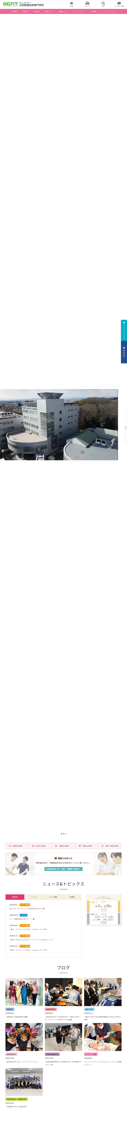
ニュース (34, 897)
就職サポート (63, 11)
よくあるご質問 (119, 6)
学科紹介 (26, 11)
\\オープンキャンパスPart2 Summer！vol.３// (28, 929)
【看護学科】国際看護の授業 (15, 1013)
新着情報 (15, 897)
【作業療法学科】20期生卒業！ (16, 1103)
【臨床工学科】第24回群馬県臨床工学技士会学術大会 (102, 1014)
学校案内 (15, 11)
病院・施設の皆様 (112, 846)
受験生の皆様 (17, 846)
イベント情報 (53, 897)
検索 (103, 6)
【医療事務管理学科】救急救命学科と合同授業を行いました (63, 1059)
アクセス (87, 6)
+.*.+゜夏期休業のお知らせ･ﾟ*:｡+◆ (22, 919)
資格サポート (49, 11)
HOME (72, 6)
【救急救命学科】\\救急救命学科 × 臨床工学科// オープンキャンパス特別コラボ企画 (63, 1014)
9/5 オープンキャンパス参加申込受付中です (27, 908)
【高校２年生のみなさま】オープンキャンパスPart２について (31, 939)
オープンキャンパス (108, 11)
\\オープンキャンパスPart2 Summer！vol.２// (28, 950)
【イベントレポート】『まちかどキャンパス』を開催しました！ (102, 1059)
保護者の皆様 (64, 846)
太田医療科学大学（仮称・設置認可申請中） (63, 869)
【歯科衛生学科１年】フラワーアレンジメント (22, 1058)
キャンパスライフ (79, 11)
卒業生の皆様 (87, 846)
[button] (61, 833)
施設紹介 (37, 11)
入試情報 (93, 11)
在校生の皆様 (40, 846)
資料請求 (124, 353)
